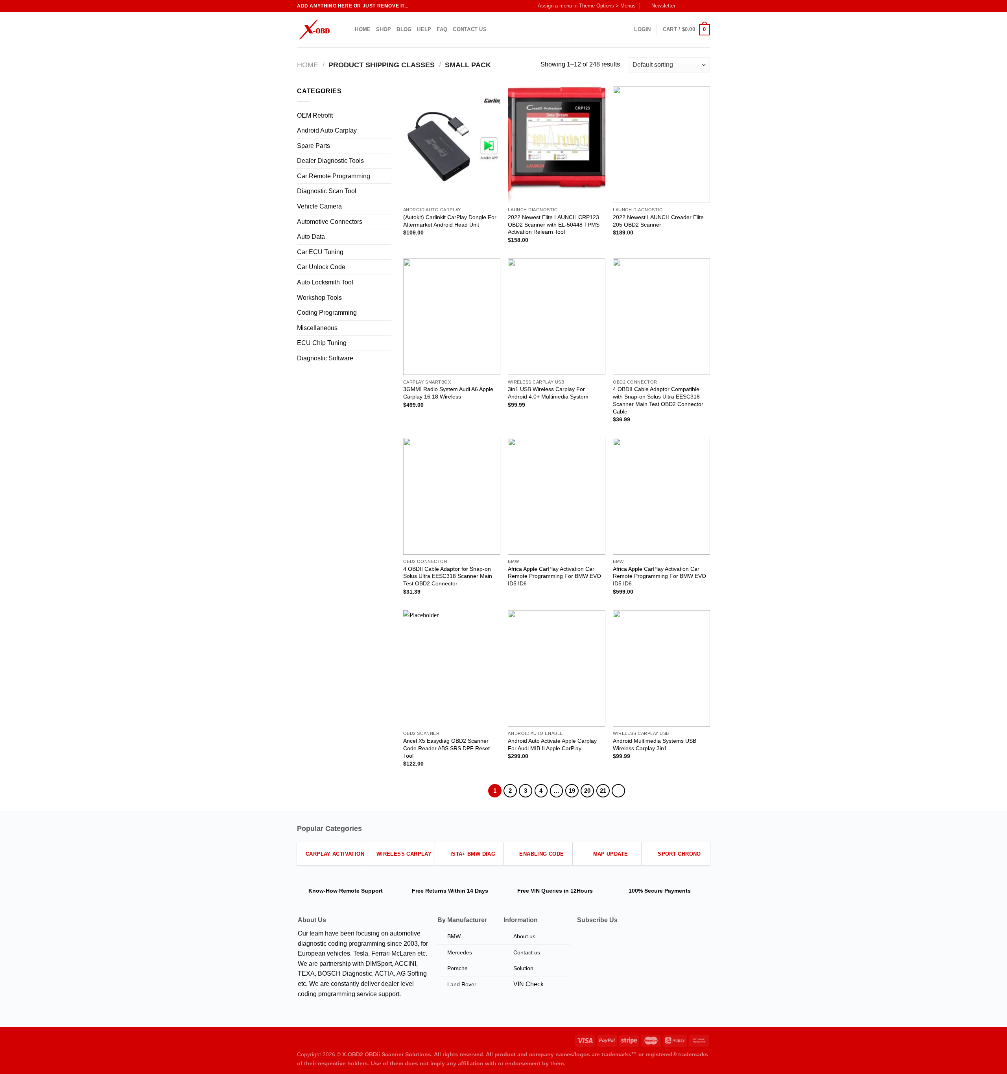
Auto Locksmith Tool (325, 282)
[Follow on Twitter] (698, 6)
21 (603, 790)
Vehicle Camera (319, 206)
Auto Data (311, 236)
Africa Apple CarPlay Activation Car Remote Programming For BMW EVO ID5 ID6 (554, 576)
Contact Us (470, 29)
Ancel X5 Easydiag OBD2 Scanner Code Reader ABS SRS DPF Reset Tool (446, 748)
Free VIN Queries (539, 891)
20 (587, 790)
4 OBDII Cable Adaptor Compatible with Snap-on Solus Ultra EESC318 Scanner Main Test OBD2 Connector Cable (658, 400)
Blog (404, 29)
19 (572, 790)
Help (424, 29)
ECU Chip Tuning (322, 343)
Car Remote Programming (333, 176)
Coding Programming (327, 312)
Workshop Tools (319, 297)
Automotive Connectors (329, 221)
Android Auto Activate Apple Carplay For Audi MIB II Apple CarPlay (552, 744)
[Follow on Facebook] (683, 6)
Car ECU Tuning (320, 252)
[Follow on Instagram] (691, 6)
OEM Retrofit (315, 115)
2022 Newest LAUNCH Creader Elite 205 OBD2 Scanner (658, 221)
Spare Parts (313, 145)
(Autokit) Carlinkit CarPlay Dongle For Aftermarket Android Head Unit (449, 221)
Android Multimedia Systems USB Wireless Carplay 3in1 (654, 744)
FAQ (442, 29)
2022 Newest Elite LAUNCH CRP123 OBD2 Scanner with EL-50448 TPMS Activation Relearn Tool (553, 224)
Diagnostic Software (325, 358)
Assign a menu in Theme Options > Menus (587, 6)
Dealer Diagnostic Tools (330, 160)
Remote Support (361, 891)
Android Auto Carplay (327, 130)
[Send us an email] (706, 6)
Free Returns (429, 891)
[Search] (346, 29)
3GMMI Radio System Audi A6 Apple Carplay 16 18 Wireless (448, 393)
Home (363, 29)
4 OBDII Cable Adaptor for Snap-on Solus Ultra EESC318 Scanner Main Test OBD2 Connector (447, 576)
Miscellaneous (317, 328)
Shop (383, 29)
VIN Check (528, 984)
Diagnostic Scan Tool (326, 191)
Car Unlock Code (321, 267)
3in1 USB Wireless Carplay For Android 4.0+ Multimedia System (548, 393)
